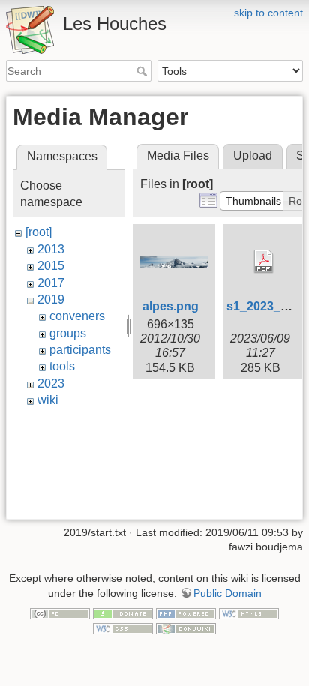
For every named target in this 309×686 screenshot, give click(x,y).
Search (143, 71)
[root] (39, 232)
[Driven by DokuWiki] (186, 628)
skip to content (268, 13)
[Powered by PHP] (186, 613)
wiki (48, 400)
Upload (252, 155)
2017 (51, 283)
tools (62, 366)
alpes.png (170, 306)
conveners (77, 316)
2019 (51, 299)
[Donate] (123, 613)
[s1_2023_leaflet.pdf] (264, 261)
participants (80, 349)
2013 (51, 249)
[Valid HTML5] (249, 613)
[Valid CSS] (123, 628)
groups (68, 333)
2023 (51, 383)
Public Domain (228, 593)
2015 (51, 265)
